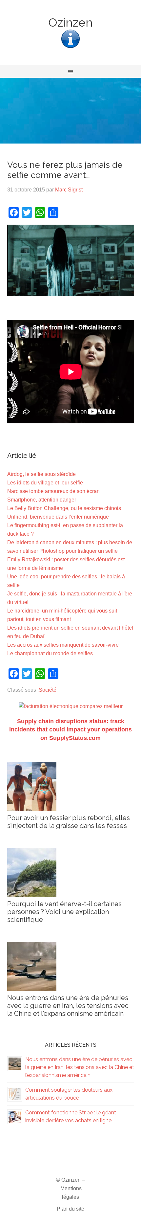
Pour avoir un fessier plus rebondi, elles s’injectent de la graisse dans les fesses (68, 822)
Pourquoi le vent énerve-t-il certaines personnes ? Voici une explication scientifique (64, 912)
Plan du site (70, 1209)
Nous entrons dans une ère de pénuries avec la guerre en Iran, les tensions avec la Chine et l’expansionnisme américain (68, 1005)
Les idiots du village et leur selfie (45, 482)
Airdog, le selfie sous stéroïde (41, 474)
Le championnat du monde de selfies (50, 653)
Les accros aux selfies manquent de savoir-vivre (63, 645)
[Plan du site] (70, 47)
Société (47, 690)
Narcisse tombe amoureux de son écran (53, 491)
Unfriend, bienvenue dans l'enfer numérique (58, 517)
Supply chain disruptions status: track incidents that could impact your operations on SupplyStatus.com (70, 729)
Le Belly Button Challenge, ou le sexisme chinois (64, 508)
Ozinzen (70, 22)
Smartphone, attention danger (41, 499)
